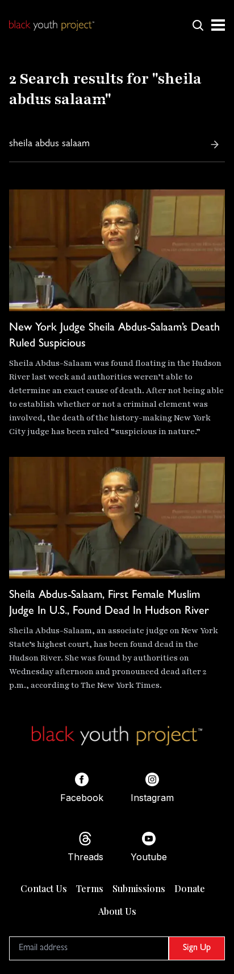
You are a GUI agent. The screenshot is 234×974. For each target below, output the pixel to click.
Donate (189, 888)
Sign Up (197, 948)
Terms (89, 888)
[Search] (214, 144)
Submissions (138, 888)
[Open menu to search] (198, 25)
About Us (117, 911)
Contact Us (43, 888)
